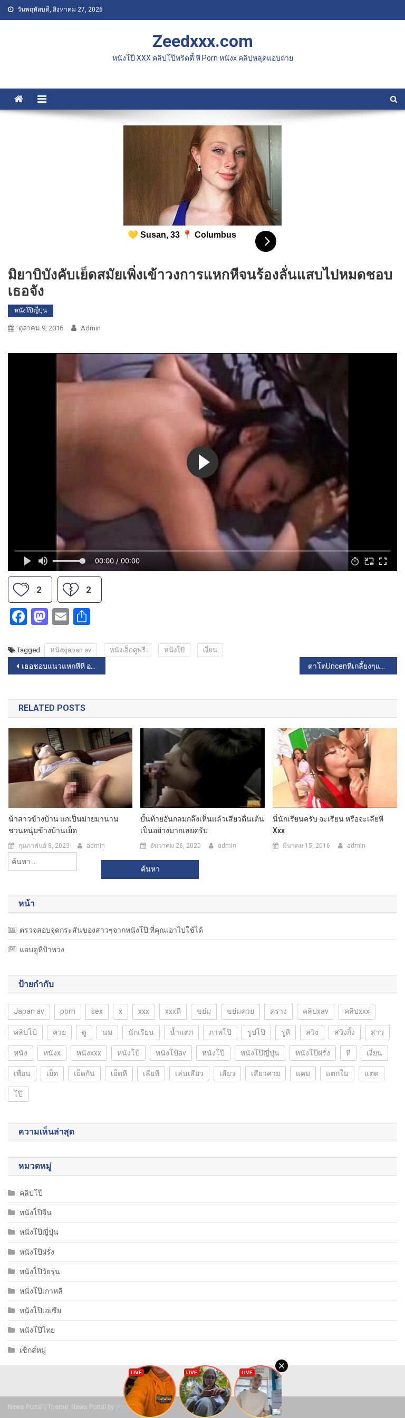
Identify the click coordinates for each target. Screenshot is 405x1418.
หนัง (20, 1053)
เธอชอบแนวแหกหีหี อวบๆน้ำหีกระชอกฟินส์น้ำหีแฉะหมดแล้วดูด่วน (63, 666)
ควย (59, 1032)
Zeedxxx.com (202, 41)
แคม (303, 1073)
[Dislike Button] (71, 590)
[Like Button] (21, 590)
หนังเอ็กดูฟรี (128, 650)
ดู (84, 1032)
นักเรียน (141, 1032)
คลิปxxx (357, 1011)
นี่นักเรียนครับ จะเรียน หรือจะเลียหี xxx (328, 825)
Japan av (29, 1011)
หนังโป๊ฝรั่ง (312, 1053)
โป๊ (18, 1094)
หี (348, 1053)
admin (91, 328)
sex (97, 1011)
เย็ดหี (119, 1073)
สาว (377, 1032)
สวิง (312, 1032)
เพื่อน (22, 1073)
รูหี (285, 1032)
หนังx (52, 1053)
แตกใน (337, 1073)
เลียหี (151, 1073)
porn (67, 1011)
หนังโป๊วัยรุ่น (40, 1271)
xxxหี (173, 1011)
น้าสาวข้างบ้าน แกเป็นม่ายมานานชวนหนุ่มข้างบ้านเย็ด (63, 825)
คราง (278, 1011)
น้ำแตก (181, 1032)
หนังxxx (88, 1053)
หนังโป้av (171, 1053)
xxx (143, 1011)
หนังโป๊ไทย (37, 1330)
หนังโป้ (128, 1053)
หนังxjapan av (70, 650)
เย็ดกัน (84, 1073)
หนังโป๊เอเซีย (40, 1310)
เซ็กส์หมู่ (33, 1350)
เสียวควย (265, 1073)
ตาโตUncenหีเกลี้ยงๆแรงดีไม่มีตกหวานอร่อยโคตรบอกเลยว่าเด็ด (352, 666)
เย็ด (52, 1073)
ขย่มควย (240, 1011)
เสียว (227, 1073)
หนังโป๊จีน (36, 1212)
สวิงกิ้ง (344, 1032)
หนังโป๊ (174, 650)
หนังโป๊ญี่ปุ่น (30, 310)
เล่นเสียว (189, 1073)
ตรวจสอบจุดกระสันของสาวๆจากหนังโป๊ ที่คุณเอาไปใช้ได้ (111, 930)
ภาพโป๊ (220, 1032)
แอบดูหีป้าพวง (42, 949)
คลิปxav (316, 1011)
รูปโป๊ (256, 1032)
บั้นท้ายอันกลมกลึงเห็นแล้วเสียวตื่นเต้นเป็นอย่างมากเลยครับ (202, 825)
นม (107, 1032)
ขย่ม (204, 1011)
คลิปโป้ (25, 1032)
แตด (371, 1073)
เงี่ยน (210, 650)
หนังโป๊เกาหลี (41, 1291)
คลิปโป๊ (31, 1193)
